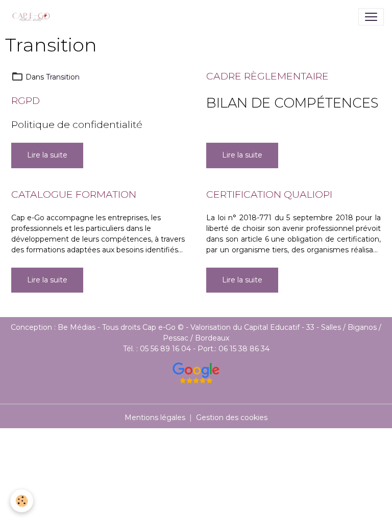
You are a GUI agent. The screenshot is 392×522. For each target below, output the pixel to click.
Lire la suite (47, 155)
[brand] (33, 16)
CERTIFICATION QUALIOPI (269, 194)
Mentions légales (155, 417)
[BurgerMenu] (371, 16)
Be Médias (77, 327)
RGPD (25, 101)
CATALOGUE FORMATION (73, 194)
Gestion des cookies (231, 417)
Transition (63, 77)
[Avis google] (196, 372)
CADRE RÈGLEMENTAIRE (267, 76)
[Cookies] (21, 500)
